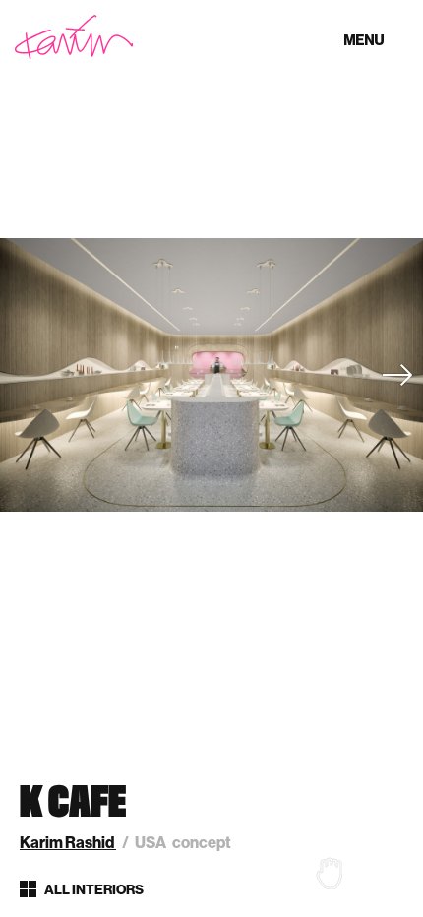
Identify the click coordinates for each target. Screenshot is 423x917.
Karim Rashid (68, 842)
